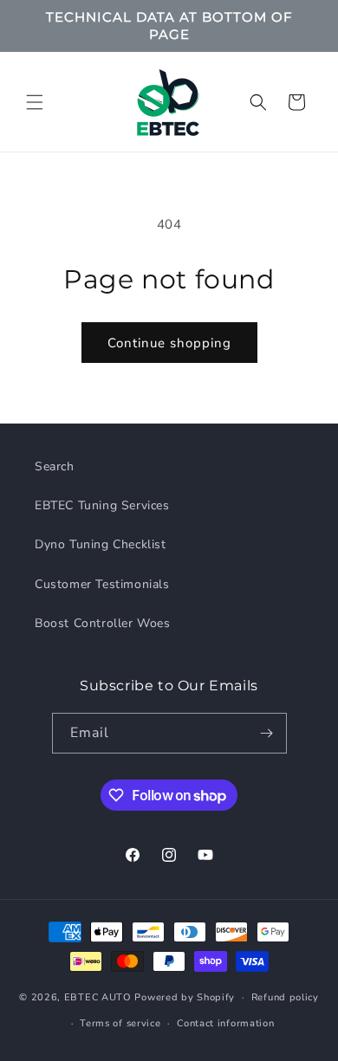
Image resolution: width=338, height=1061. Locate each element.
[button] (35, 102)
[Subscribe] (267, 733)
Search (55, 466)
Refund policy (285, 997)
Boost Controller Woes (103, 623)
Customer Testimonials (102, 584)
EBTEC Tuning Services (102, 505)
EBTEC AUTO (98, 997)
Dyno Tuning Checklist (100, 544)
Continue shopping (169, 343)
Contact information (225, 1023)
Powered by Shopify (184, 997)
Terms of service (120, 1023)
